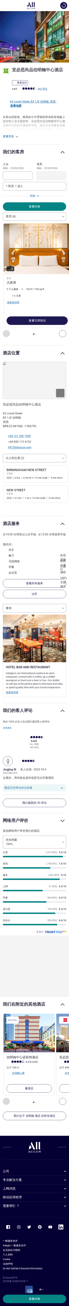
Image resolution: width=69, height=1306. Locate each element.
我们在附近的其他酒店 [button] (24, 1004)
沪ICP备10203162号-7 (15, 1281)
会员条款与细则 (11, 1250)
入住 (13, 166)
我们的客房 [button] (13, 151)
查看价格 (34, 1299)
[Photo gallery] (34, 37)
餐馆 (9, 608)
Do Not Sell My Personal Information (22, 1268)
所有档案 (11, 842)
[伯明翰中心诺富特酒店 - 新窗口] (29, 1033)
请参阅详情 (12, 692)
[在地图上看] (34, 380)
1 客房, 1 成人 (14, 186)
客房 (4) (11, 216)
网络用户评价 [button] (15, 820)
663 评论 (42, 88)
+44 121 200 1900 (19, 436)
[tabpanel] (34, 280)
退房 (47, 166)
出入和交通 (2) (15, 458)
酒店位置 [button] (11, 352)
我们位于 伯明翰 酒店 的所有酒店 (34, 1116)
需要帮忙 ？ (11, 1206)
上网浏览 (9, 1188)
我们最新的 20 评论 (34, 802)
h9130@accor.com (19, 447)
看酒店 (29, 1088)
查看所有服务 (34, 583)
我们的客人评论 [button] (18, 710)
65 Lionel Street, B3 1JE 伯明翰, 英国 (33, 101)
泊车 (34, 594)
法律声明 (8, 1263)
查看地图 (16, 105)
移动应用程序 (12, 1197)
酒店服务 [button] (11, 523)
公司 (6, 1171)
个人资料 (8, 1254)
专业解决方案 (12, 1180)
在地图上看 (18, 1072)
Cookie (6, 1259)
